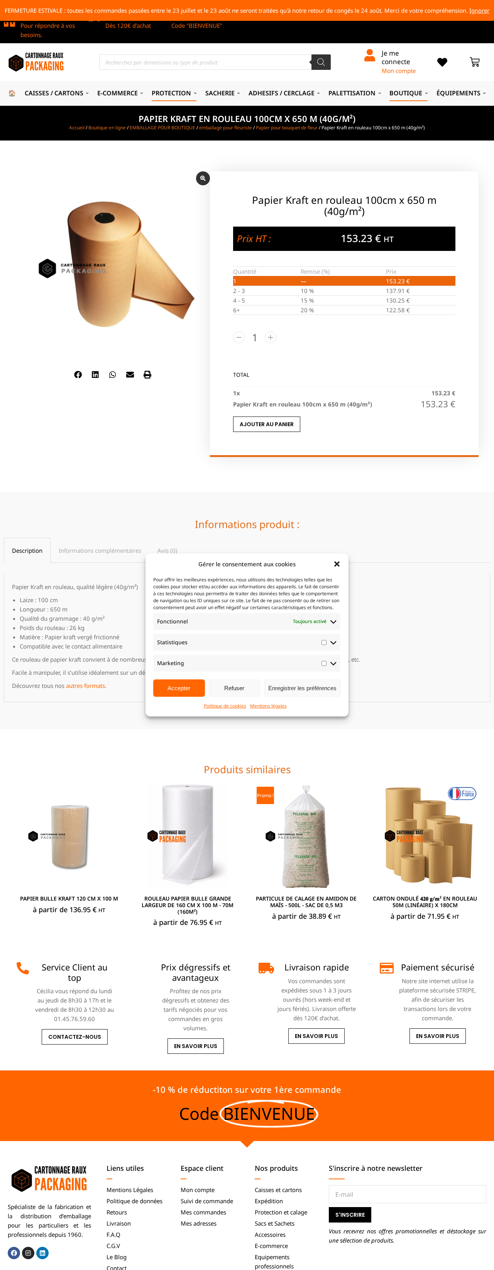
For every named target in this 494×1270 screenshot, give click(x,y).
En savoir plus (195, 1046)
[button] (337, 564)
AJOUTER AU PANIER (267, 424)
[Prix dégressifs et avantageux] (143, 968)
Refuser (234, 688)
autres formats (85, 685)
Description (27, 550)
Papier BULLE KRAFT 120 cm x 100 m (69, 898)
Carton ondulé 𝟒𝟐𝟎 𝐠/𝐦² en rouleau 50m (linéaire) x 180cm (425, 902)
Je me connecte (396, 57)
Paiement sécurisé (437, 967)
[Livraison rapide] (265, 968)
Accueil (77, 127)
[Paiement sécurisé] (386, 968)
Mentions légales (268, 706)
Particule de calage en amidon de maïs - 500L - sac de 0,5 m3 (306, 902)
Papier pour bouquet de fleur (287, 127)
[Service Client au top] (23, 968)
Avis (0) (167, 550)
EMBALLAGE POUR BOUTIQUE (162, 127)
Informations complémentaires (100, 550)
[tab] (27, 550)
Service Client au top (75, 972)
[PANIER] (474, 62)
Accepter (178, 688)
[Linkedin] (42, 1253)
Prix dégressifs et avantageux (195, 972)
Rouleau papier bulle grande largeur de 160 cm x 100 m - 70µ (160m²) (187, 905)
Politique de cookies (225, 706)
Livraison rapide (316, 967)
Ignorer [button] (479, 10)
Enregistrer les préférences (302, 688)
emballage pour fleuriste (225, 127)
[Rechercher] (321, 62)
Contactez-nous (74, 1037)
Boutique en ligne (107, 127)
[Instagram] (28, 1253)
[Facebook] (14, 1253)
